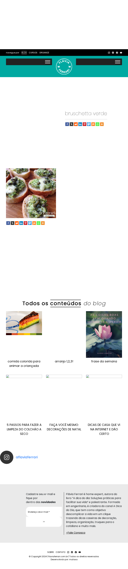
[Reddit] (76, 124)
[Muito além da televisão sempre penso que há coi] (96, 475)
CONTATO (60, 552)
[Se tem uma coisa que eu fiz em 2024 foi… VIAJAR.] (96, 467)
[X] (71, 124)
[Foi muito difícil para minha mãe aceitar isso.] (32, 469)
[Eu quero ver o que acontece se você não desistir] (96, 469)
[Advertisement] (64, 24)
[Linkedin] (80, 124)
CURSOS (33, 52)
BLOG (24, 52)
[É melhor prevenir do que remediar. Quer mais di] (32, 467)
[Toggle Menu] (47, 61)
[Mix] (93, 124)
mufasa (73, 559)
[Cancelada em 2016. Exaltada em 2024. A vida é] (32, 475)
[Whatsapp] (97, 124)
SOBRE (50, 552)
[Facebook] (67, 124)
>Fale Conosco (75, 533)
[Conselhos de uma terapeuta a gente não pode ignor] (96, 472)
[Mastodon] (89, 124)
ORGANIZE (44, 52)
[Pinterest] (84, 124)
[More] (102, 124)
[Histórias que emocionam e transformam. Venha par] (32, 472)
